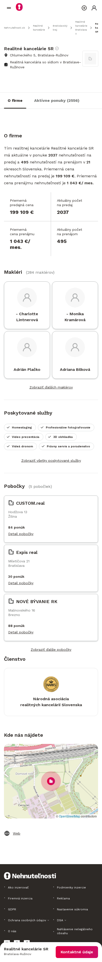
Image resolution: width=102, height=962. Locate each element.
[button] (51, 781)
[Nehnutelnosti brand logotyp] (9, 8)
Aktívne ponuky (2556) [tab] (56, 100)
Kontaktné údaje (77, 952)
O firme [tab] (15, 100)
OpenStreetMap (69, 816)
